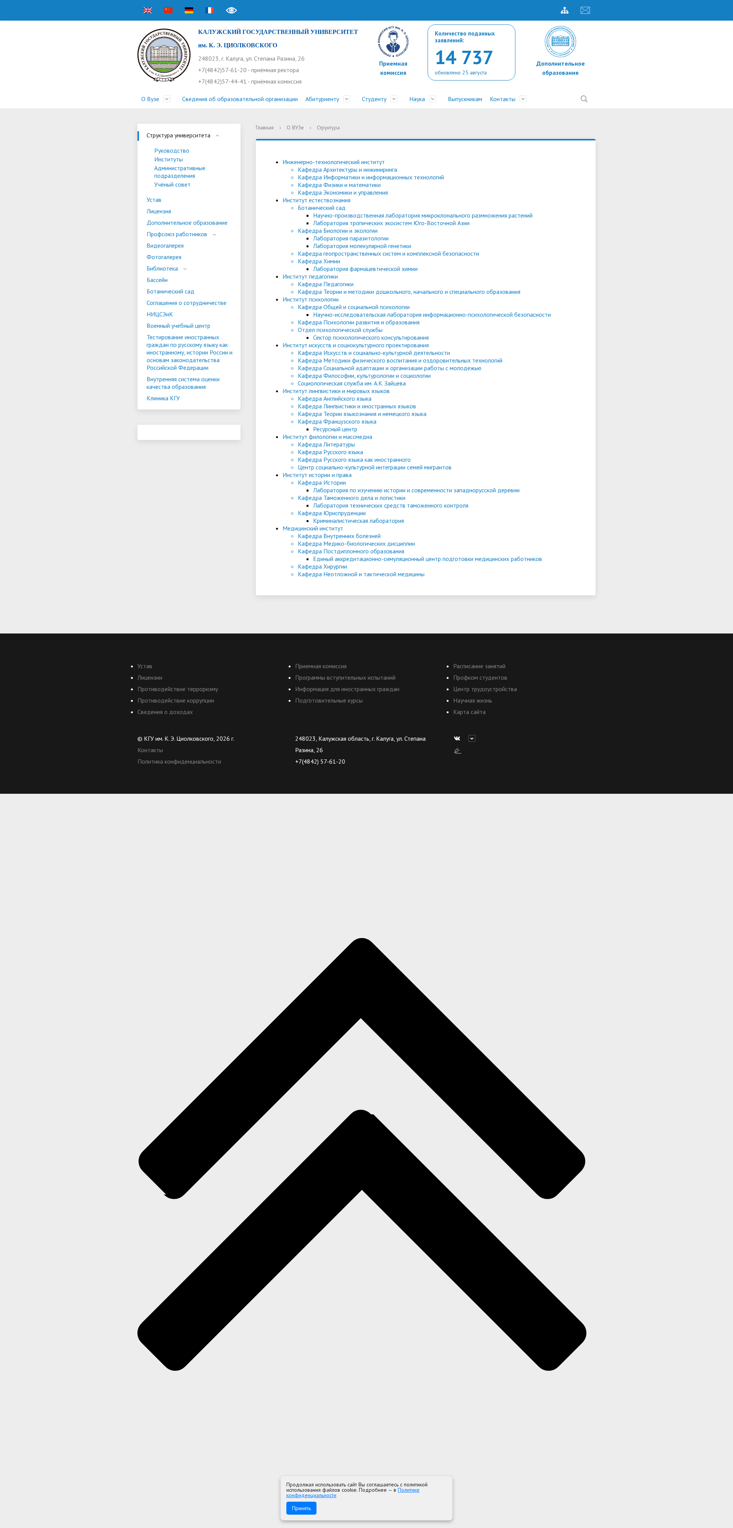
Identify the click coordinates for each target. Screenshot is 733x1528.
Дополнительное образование (187, 222)
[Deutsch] (189, 10)
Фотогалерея (164, 257)
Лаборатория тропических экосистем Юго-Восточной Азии (391, 223)
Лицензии (149, 677)
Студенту (374, 99)
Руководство (171, 150)
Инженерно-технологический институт (334, 162)
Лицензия (159, 211)
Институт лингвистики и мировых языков (336, 391)
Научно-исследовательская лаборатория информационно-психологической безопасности (432, 314)
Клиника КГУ (163, 398)
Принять (301, 1508)
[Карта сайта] (564, 10)
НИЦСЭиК (160, 314)
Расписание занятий (479, 666)
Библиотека (162, 268)
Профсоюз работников (177, 234)
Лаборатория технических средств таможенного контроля (390, 505)
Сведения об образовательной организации (240, 99)
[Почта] (585, 10)
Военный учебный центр (178, 325)
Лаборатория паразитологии (351, 238)
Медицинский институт (313, 528)
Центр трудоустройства (485, 689)
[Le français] (209, 10)
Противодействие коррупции (175, 700)
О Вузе (150, 99)
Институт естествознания (316, 200)
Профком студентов (480, 677)
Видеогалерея (165, 245)
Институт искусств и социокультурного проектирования (356, 345)
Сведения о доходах (165, 712)
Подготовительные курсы (329, 700)
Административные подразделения (179, 171)
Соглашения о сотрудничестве (186, 302)
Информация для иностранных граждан (347, 689)
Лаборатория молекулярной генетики (362, 246)
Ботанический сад (170, 291)
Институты (168, 159)
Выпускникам (465, 99)
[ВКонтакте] (459, 738)
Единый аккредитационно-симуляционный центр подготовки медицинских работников (427, 559)
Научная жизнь (472, 700)
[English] (147, 10)
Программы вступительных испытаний (345, 677)
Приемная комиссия (321, 666)
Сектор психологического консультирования (371, 337)
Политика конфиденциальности (179, 761)
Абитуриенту (322, 99)
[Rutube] (474, 738)
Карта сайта (469, 712)
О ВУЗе (295, 127)
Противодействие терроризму (177, 689)
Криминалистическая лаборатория (358, 520)
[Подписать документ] (457, 750)
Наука (417, 99)
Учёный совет (172, 184)
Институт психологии (311, 299)
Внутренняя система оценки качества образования (183, 382)
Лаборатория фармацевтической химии (365, 268)
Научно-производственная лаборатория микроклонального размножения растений (423, 215)
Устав (154, 199)
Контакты (502, 99)
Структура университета (178, 135)
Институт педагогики (310, 276)
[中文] (168, 10)
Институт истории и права (317, 475)
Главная (265, 127)
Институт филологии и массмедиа (327, 436)
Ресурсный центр (335, 429)
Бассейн (157, 280)
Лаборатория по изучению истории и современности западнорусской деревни (416, 490)
